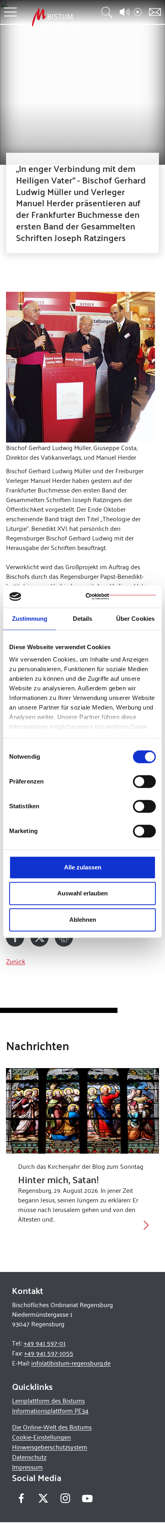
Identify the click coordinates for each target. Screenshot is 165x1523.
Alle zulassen (82, 867)
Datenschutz (29, 1457)
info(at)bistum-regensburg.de (71, 1363)
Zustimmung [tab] (30, 618)
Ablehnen (82, 919)
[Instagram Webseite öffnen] (65, 1498)
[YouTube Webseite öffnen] (87, 1498)
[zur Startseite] (56, 17)
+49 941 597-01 (45, 1343)
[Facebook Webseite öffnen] (21, 1498)
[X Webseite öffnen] (43, 1498)
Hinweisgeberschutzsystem (49, 1447)
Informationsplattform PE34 (50, 1410)
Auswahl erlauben (82, 893)
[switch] (144, 781)
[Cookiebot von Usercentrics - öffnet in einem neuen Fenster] (121, 596)
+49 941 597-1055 (48, 1353)
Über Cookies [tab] (135, 618)
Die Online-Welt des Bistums (52, 1427)
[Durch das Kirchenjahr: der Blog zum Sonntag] (82, 1111)
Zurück (15, 961)
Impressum (27, 1467)
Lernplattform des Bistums (48, 1400)
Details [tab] (83, 618)
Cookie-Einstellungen (41, 1437)
